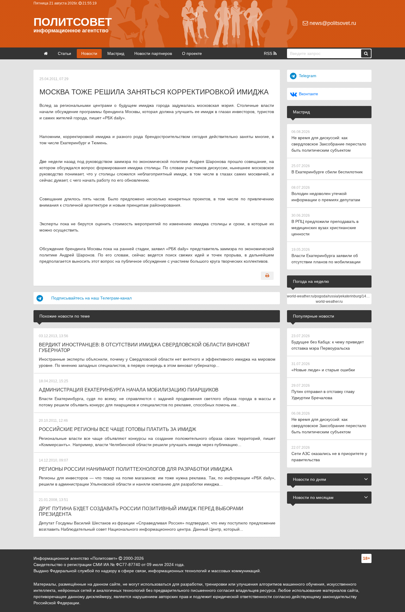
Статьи (64, 53)
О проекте (192, 53)
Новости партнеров (153, 53)
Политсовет (73, 22)
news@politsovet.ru (332, 23)
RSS (268, 53)
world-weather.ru (329, 301)
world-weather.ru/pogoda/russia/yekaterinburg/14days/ (331, 296)
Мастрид (115, 53)
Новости (89, 53)
